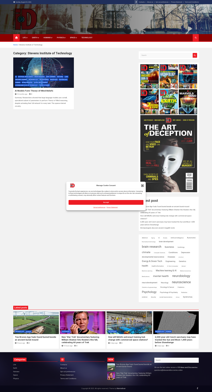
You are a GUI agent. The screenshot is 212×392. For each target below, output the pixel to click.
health (145, 265)
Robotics (184, 292)
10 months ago (22, 94)
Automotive (191, 238)
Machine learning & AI (166, 270)
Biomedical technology (148, 242)
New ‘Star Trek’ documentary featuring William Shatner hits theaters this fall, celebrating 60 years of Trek (80, 340)
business (169, 246)
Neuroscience (44, 79)
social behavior (27, 82)
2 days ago (114, 343)
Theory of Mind (44, 85)
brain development (166, 242)
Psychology (63, 79)
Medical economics (185, 271)
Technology (86, 38)
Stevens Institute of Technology (26, 85)
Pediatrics (181, 287)
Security (153, 297)
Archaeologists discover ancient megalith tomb (157, 228)
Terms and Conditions (192, 2)
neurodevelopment (149, 283)
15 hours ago (68, 346)
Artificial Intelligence (25, 76)
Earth (34, 38)
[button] (142, 185)
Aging (153, 238)
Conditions (173, 252)
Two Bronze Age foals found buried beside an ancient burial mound (164, 207)
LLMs (66, 76)
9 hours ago (21, 343)
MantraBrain (121, 388)
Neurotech (53, 79)
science (17, 82)
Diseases (171, 257)
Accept (106, 202)
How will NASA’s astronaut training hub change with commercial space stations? (128, 338)
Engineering (170, 261)
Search (195, 55)
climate (146, 252)
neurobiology (33, 79)
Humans (47, 38)
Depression (185, 252)
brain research (39, 76)
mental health (161, 276)
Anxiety (165, 238)
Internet (184, 266)
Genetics (182, 261)
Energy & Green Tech (152, 261)
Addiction (145, 238)
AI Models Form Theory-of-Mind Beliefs (34, 90)
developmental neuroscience (153, 257)
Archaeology (19, 331)
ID (31, 94)
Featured (60, 76)
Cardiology (181, 247)
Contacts (142, 2)
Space (72, 38)
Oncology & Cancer (167, 287)
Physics (60, 38)
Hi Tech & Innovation (172, 266)
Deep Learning (50, 76)
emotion (181, 257)
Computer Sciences (159, 252)
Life (24, 38)
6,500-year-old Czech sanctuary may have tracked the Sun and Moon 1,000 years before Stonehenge (175, 340)
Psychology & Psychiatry (169, 292)
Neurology (164, 283)
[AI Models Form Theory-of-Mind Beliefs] (43, 72)
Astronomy (66, 331)
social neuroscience (40, 82)
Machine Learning (21, 79)
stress (177, 297)
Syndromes (187, 297)
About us (150, 2)
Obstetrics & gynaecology (149, 287)
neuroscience (181, 282)
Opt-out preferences (99, 207)
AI (16, 76)
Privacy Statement (112, 207)
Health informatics (158, 266)
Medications (146, 276)
